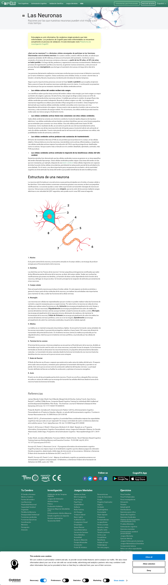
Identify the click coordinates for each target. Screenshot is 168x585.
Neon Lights (78, 517)
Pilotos (50, 504)
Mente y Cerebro (27, 497)
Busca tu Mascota (80, 540)
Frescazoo (101, 517)
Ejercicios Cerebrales (128, 517)
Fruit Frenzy (78, 499)
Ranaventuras (102, 494)
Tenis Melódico (79, 535)
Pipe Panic (78, 502)
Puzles (99, 499)
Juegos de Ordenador (55, 499)
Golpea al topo (102, 542)
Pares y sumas (102, 525)
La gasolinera (102, 522)
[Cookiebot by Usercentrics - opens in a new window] (15, 580)
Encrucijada (101, 512)
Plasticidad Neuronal (29, 504)
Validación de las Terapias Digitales (57, 495)
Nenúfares (101, 540)
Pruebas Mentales (127, 524)
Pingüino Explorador (104, 502)
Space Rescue (79, 527)
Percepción (25, 527)
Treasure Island (79, 515)
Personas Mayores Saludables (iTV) (59, 510)
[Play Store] (121, 478)
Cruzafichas (101, 537)
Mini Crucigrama (80, 497)
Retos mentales (126, 551)
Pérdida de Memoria (28, 512)
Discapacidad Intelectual (30, 515)
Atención (24, 530)
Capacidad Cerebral (28, 507)
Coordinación (26, 522)
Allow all (148, 557)
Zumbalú (100, 507)
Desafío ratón (102, 530)
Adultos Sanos (53, 501)
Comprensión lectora (128, 546)
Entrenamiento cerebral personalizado (129, 532)
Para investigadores (127, 499)
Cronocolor (78, 545)
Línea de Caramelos (104, 497)
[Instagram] (100, 478)
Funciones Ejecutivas (29, 520)
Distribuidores (125, 509)
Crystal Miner (79, 504)
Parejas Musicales (80, 542)
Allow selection (149, 564)
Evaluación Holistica (55, 506)
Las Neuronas (26, 502)
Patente (123, 504)
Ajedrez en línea (79, 494)
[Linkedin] (105, 478)
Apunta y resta (102, 527)
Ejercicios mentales (127, 529)
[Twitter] (90, 478)
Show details (119, 580)
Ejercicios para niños (128, 512)
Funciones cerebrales (29, 517)
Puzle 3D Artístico (80, 547)
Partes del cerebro (28, 499)
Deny (149, 570)
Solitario (77, 507)
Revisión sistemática (55, 518)
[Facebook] (84, 478)
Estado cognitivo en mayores (58, 516)
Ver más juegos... (103, 547)
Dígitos (100, 504)
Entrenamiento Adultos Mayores (59, 513)
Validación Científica (56, 3)
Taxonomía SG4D (54, 521)
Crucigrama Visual (81, 522)
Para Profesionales (127, 497)
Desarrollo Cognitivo (127, 515)
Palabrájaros (102, 545)
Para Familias (125, 494)
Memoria (24, 525)
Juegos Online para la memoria (131, 541)
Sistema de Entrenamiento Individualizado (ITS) (130, 520)
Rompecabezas (103, 520)
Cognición (25, 509)
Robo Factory (79, 509)
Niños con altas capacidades (131, 548)
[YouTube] (95, 478)
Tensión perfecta (103, 532)
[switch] (65, 580)
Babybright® (125, 507)
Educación (124, 502)
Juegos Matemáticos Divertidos (132, 543)
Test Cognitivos (23, 3)
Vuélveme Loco (79, 520)
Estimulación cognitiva (128, 527)
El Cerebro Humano (28, 494)
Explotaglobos (102, 509)
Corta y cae (101, 535)
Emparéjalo (78, 525)
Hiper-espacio (102, 515)
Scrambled (78, 537)
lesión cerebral (68, 163)
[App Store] (138, 478)
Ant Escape (78, 512)
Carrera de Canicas (81, 532)
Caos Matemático (80, 530)
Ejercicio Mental (126, 538)
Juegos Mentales (126, 536)
